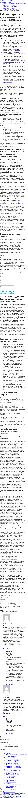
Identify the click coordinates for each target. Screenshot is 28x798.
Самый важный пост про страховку (16, 754)
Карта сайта (6, 753)
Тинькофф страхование (13, 770)
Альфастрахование (11, 780)
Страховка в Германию (13, 760)
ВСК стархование (11, 777)
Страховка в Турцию (9, 8)
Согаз (7, 779)
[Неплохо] (3, 606)
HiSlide (18, 87)
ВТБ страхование (11, 782)
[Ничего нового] (19, 605)
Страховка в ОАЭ (11, 762)
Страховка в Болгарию (10, 6)
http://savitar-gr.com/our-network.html (12, 204)
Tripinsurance (9, 772)
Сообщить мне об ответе (10, 746)
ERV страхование (11, 776)
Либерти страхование (12, 774)
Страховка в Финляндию (13, 766)
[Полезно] (9, 606)
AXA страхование (11, 786)
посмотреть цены (8, 82)
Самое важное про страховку (12, 796)
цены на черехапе (18, 62)
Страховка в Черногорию (13, 767)
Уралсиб (8, 783)
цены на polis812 (16, 50)
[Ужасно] (11, 605)
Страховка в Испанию (12, 764)
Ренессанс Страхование (13, 784)
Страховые (6, 769)
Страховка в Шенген (9, 5)
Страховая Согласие (12, 773)
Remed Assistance (11, 756)
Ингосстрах (9, 787)
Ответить (7, 648)
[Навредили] (4, 605)
